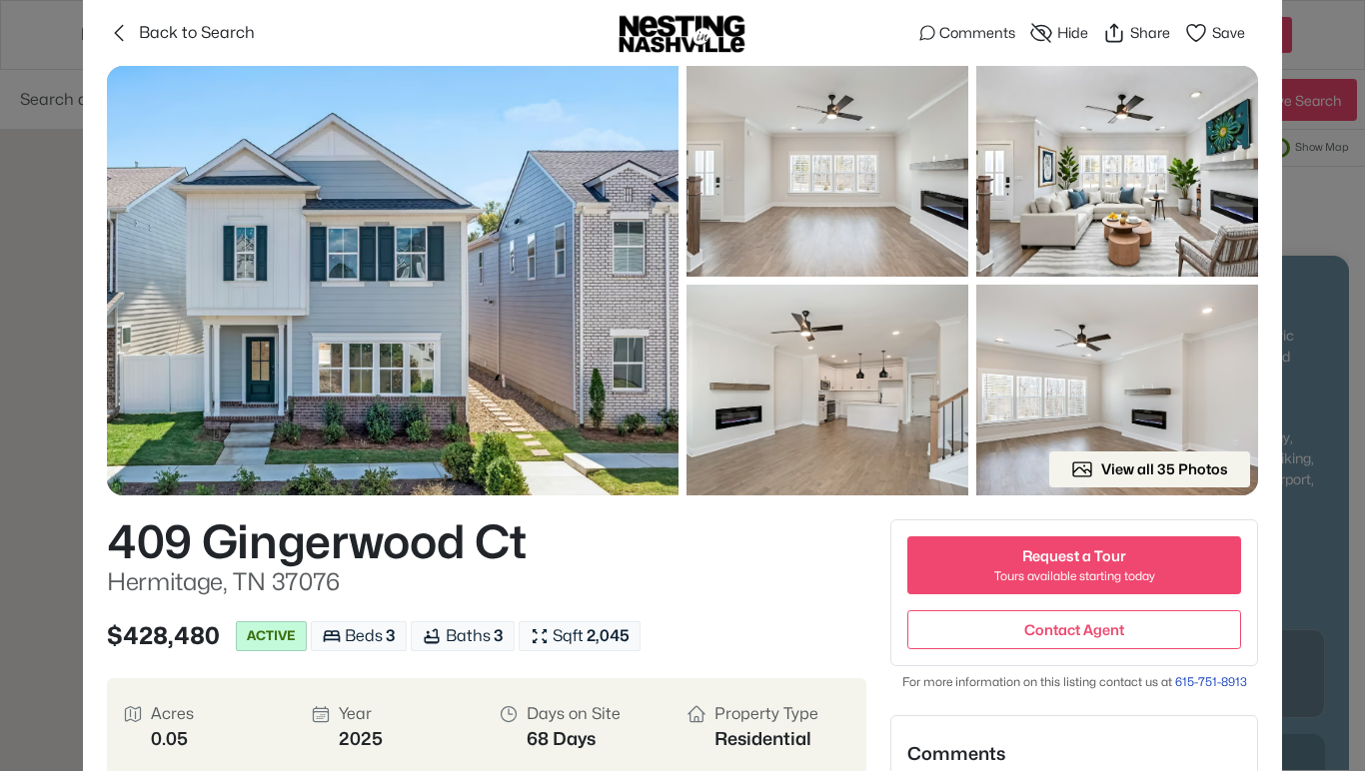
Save (1228, 32)
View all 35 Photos (1164, 468)
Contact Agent (1074, 629)
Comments (977, 32)
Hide (1072, 32)
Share (1150, 32)
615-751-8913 (1211, 681)
